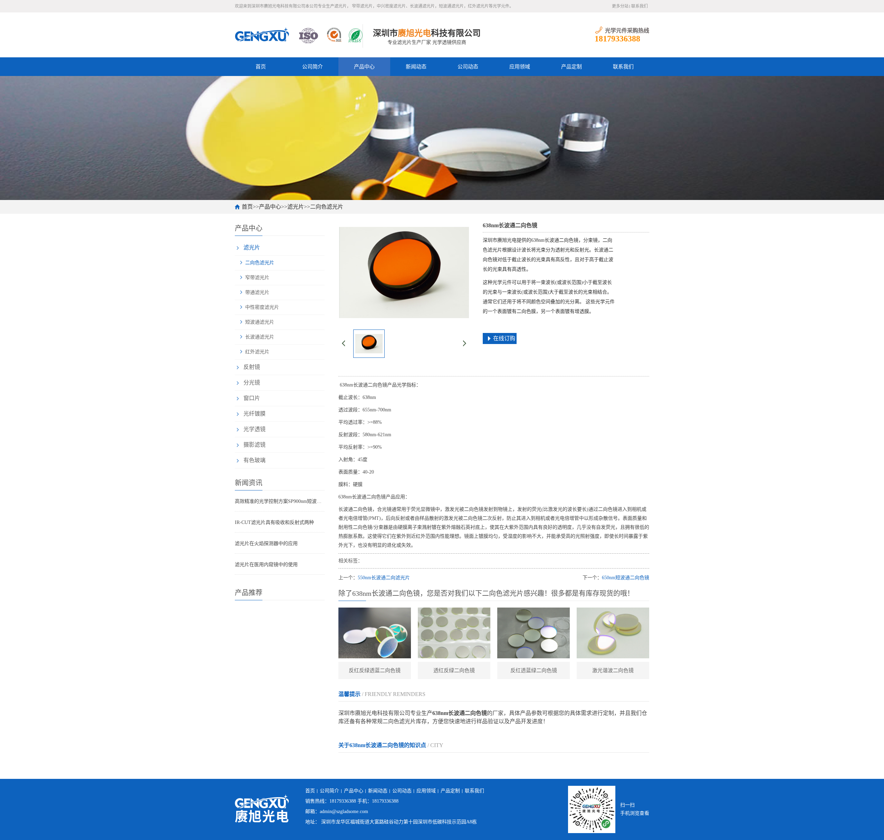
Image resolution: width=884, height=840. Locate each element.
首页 (261, 66)
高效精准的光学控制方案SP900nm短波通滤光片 (280, 501)
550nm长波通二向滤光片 (384, 577)
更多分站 (620, 6)
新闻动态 (416, 66)
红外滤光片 (257, 351)
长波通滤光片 (259, 337)
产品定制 (571, 66)
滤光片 (295, 207)
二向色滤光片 (326, 207)
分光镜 (251, 382)
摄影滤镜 (254, 445)
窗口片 (251, 398)
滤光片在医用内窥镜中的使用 (266, 564)
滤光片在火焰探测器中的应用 (266, 543)
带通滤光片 (257, 292)
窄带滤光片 (257, 277)
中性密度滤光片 (262, 307)
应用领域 (519, 66)
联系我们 (639, 6)
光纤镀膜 (254, 414)
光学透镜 (254, 429)
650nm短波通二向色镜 (625, 577)
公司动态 (468, 66)
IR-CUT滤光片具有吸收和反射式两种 (274, 522)
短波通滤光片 (259, 322)
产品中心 (364, 66)
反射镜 (251, 367)
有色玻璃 (254, 460)
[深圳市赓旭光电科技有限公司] (299, 35)
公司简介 (312, 66)
